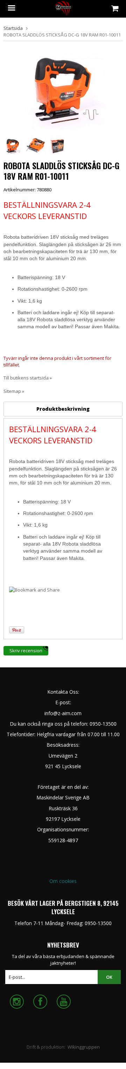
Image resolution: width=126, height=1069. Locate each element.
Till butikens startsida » (28, 378)
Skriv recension (25, 650)
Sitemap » (14, 391)
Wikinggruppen (84, 1047)
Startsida (13, 28)
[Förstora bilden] (63, 89)
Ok (109, 977)
